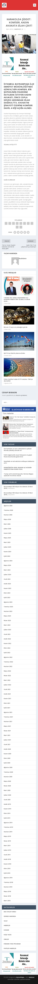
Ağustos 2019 (8, 822)
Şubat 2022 (7, 685)
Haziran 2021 (8, 721)
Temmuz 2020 (8, 772)
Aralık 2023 (7, 584)
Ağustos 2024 (8, 561)
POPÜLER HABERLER (10, 948)
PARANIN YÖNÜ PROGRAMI (12, 944)
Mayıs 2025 (7, 538)
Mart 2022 (7, 680)
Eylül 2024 (7, 556)
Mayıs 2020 (7, 781)
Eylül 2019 (7, 818)
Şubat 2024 (7, 574)
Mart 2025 (7, 542)
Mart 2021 (7, 735)
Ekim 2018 (7, 868)
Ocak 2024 (7, 579)
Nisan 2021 (7, 731)
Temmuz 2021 (8, 717)
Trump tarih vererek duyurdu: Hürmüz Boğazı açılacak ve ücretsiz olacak (18, 474)
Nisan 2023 (7, 620)
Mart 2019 (7, 845)
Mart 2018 (7, 900)
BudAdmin (22, 258)
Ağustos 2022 (8, 657)
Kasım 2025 (7, 533)
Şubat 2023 (7, 629)
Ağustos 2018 (8, 878)
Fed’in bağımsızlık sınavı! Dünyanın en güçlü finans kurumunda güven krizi (18, 456)
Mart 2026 (7, 524)
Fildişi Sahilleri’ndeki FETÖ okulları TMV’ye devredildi (18, 380)
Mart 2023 (7, 625)
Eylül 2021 (7, 708)
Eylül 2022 (7, 652)
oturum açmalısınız (21, 395)
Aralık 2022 (7, 639)
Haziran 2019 (8, 832)
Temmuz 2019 (8, 827)
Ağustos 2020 (8, 767)
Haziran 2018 (8, 887)
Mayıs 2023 (7, 616)
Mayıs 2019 (7, 836)
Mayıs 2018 (7, 891)
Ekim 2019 (7, 813)
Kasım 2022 (7, 643)
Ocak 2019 (7, 855)
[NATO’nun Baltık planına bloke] (19, 341)
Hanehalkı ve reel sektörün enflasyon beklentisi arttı (19, 462)
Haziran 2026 (8, 515)
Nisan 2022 (7, 675)
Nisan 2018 (7, 896)
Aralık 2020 (7, 749)
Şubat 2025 (7, 547)
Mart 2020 (7, 790)
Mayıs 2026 (7, 519)
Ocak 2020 (7, 799)
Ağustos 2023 (8, 602)
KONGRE (6, 930)
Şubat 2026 (7, 528)
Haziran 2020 (8, 777)
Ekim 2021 (7, 703)
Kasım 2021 (7, 698)
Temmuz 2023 (8, 607)
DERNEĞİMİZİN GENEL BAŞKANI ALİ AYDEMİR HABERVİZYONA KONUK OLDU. (18, 468)
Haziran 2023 (8, 611)
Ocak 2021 (7, 744)
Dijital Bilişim (20, 977)
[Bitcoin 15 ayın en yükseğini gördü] (19, 315)
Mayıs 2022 (7, 671)
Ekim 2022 (7, 648)
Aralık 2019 (7, 804)
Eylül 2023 (7, 597)
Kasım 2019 (7, 809)
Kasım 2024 (7, 551)
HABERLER (17, 29)
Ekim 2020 (7, 758)
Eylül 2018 (7, 873)
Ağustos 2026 (8, 506)
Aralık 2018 (7, 859)
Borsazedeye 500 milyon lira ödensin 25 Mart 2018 (18, 487)
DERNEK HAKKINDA (10, 916)
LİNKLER (6, 939)
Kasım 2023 (7, 588)
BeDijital (31, 977)
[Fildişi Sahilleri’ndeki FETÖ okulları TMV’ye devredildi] (19, 367)
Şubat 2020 (7, 795)
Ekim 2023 (7, 593)
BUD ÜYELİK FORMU (10, 912)
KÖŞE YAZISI (7, 935)
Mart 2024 (7, 570)
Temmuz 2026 (8, 510)
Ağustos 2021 (8, 712)
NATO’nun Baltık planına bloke (14, 353)
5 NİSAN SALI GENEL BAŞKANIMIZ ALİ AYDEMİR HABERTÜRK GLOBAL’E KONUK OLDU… (17, 299)
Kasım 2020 (7, 754)
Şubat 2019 (7, 850)
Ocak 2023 (7, 634)
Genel (5, 921)
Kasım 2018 (7, 864)
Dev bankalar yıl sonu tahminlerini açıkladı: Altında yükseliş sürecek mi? (18, 449)
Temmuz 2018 (8, 882)
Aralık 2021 (7, 694)
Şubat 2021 (7, 740)
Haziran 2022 (8, 666)
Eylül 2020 (7, 763)
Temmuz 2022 (8, 662)
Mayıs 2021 (7, 726)
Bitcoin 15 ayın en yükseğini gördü (15, 327)
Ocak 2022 (7, 689)
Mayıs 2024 (7, 565)
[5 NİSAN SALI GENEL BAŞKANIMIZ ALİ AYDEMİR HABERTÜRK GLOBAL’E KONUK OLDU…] (19, 286)
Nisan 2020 (7, 786)
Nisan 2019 (7, 841)
